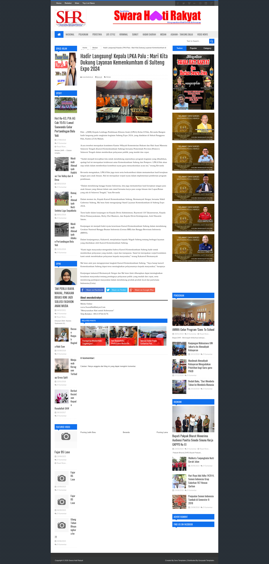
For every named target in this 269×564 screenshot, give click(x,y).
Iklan (77, 3)
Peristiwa (97, 34)
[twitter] (183, 3)
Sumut (135, 34)
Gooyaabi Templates (206, 560)
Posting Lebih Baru (88, 432)
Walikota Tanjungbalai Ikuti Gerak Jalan (201, 459)
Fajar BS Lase (62, 452)
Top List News (89, 3)
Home (58, 3)
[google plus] (211, 3)
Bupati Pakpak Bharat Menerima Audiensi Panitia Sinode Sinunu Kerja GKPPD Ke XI (192, 440)
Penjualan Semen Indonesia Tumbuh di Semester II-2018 (201, 499)
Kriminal (124, 34)
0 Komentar (61, 143)
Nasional (70, 34)
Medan (163, 34)
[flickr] (195, 3)
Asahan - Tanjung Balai (182, 34)
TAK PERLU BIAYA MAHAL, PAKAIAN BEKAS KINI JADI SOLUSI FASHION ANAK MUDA (64, 297)
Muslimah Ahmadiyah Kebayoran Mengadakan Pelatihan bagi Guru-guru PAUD (200, 366)
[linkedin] (206, 3)
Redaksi (68, 3)
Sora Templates (180, 560)
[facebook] (178, 3)
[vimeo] (189, 3)
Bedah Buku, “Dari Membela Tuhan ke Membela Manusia (201, 382)
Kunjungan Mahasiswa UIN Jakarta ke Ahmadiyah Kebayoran (200, 346)
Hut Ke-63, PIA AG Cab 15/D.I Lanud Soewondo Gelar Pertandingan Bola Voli (65, 127)
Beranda (126, 432)
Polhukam (83, 34)
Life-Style (110, 34)
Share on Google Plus (144, 290)
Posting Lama (162, 432)
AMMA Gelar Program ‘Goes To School (193, 329)
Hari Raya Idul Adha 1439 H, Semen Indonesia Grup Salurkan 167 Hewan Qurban (201, 481)
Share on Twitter (119, 290)
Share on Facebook (94, 290)
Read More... (62, 147)
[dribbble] (200, 3)
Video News (202, 34)
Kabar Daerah (149, 34)
